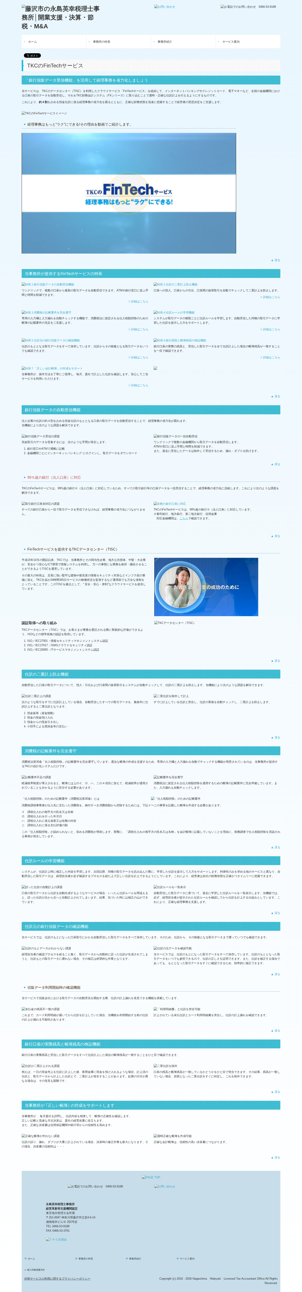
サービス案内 (231, 41)
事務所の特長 (101, 41)
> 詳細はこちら (138, 301)
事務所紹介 (165, 41)
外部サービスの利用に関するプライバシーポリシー (57, 1278)
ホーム (32, 41)
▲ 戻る (275, 260)
